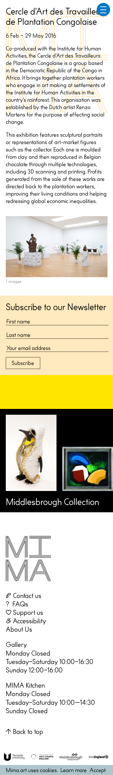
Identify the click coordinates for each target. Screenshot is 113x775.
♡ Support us (24, 612)
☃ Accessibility (26, 621)
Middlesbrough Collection (52, 501)
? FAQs (17, 604)
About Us (19, 629)
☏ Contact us (23, 595)
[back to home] (28, 557)
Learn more (73, 770)
